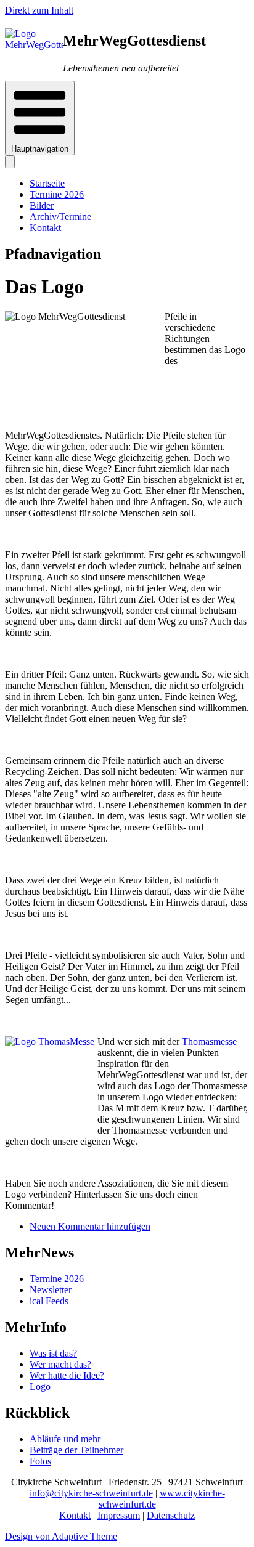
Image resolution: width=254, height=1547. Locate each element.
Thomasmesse (209, 1041)
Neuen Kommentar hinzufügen (90, 1226)
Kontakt (45, 227)
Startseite (47, 183)
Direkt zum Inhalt (39, 10)
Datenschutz (171, 1515)
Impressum (118, 1515)
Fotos (40, 1461)
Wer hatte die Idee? (67, 1375)
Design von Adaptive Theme (61, 1536)
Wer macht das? (60, 1364)
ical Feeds (49, 1301)
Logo (40, 1386)
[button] (40, 118)
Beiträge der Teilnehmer (76, 1450)
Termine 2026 (57, 194)
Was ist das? (53, 1353)
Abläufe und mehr (65, 1439)
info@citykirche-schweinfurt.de (91, 1493)
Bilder (42, 205)
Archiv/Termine (60, 216)
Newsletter (51, 1290)
